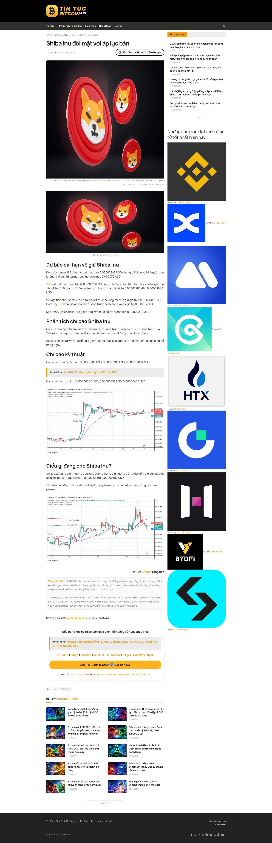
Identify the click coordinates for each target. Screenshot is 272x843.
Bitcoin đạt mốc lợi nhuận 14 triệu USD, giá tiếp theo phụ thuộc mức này (83, 749)
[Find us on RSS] (215, 835)
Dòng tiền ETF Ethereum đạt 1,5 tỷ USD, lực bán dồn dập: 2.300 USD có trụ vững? (146, 712)
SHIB (49, 284)
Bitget (127, 655)
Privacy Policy (220, 824)
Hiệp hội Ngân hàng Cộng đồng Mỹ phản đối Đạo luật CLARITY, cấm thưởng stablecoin (196, 93)
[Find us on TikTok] (218, 835)
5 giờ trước (175, 98)
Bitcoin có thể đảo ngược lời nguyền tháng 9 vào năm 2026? (85, 783)
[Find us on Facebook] (191, 835)
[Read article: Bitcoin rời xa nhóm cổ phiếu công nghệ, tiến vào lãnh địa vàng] (55, 768)
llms (224, 821)
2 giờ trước (175, 62)
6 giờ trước (175, 110)
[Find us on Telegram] (206, 835)
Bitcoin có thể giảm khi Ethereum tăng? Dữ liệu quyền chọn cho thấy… (146, 767)
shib (56, 688)
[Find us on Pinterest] (203, 835)
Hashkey (139, 655)
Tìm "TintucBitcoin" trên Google (142, 52)
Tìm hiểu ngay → (184, 202)
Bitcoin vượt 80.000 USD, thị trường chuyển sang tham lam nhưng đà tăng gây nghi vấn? (84, 730)
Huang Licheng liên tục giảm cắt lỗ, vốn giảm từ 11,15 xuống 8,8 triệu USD (196, 81)
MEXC (97, 655)
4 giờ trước (175, 86)
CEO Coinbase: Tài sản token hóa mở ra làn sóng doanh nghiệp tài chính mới (196, 45)
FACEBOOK (99, 674)
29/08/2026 (133, 738)
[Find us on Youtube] (211, 835)
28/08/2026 (133, 789)
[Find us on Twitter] (195, 835)
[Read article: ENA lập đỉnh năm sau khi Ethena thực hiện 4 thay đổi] (117, 786)
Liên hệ (118, 25)
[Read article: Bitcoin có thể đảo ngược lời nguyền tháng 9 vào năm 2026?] (55, 786)
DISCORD (146, 674)
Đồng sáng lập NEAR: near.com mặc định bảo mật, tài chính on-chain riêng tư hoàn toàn (195, 57)
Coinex (116, 655)
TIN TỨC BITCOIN (77, 674)
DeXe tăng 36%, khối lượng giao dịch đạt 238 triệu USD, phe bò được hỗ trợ (83, 712)
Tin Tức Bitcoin (64, 834)
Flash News (105, 25)
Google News (215, 821)
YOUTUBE (111, 674)
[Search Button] (224, 26)
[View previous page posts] (194, 117)
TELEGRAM (123, 674)
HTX (106, 655)
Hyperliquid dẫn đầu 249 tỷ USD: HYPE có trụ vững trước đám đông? (145, 749)
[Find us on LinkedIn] (199, 835)
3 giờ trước (175, 74)
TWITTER (135, 674)
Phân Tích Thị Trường (70, 25)
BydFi (150, 655)
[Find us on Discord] (222, 835)
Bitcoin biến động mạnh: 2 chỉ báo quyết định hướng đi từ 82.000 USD (145, 730)
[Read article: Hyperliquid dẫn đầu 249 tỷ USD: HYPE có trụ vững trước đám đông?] (117, 750)
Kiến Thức (90, 25)
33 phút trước (177, 50)
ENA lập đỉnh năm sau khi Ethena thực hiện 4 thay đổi (144, 783)
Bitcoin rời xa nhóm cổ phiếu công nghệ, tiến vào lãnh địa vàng (83, 767)
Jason (56, 52)
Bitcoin (146, 572)
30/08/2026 (72, 719)
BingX (74, 655)
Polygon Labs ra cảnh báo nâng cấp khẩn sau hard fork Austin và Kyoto (195, 104)
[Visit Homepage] (66, 11)
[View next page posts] (199, 117)
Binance (85, 655)
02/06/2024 (69, 52)
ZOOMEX (62, 655)
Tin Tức (50, 25)
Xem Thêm (105, 803)
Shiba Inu (66, 688)
